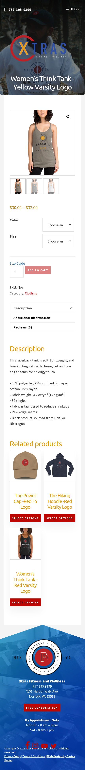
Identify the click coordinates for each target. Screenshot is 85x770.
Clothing (31, 293)
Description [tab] (22, 308)
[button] (68, 116)
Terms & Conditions (34, 756)
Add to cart (38, 270)
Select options (25, 518)
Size (13, 236)
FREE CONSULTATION (42, 708)
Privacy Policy (12, 756)
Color (14, 220)
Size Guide (17, 263)
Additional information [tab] (31, 317)
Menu (75, 9)
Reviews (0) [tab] (22, 327)
